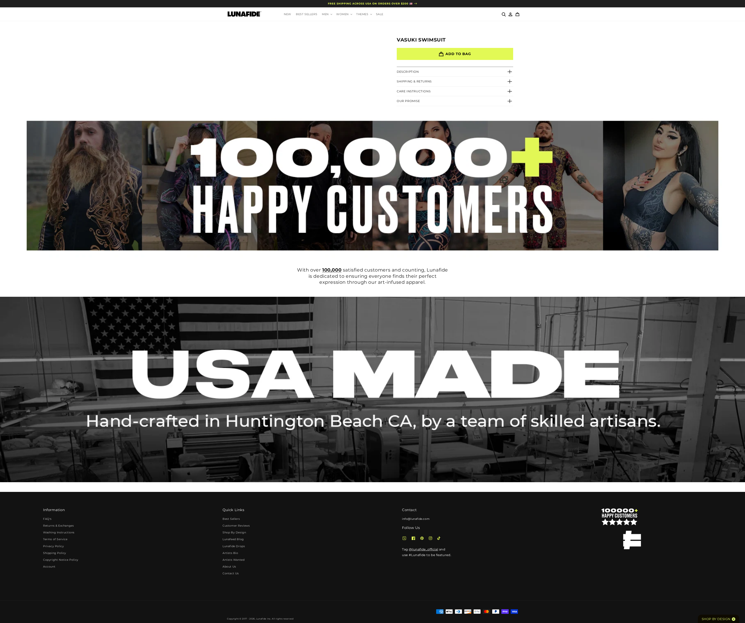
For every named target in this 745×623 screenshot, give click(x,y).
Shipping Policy (54, 553)
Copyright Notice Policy (60, 560)
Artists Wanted (233, 560)
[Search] (503, 14)
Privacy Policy (53, 546)
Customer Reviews (236, 525)
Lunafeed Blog (233, 539)
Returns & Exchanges (58, 525)
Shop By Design (234, 532)
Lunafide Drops (234, 546)
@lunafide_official (423, 549)
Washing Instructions (58, 532)
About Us (229, 566)
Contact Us (231, 573)
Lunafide (261, 618)
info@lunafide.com (416, 519)
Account (49, 566)
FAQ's (47, 519)
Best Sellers (231, 519)
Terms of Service (55, 539)
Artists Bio (230, 553)
